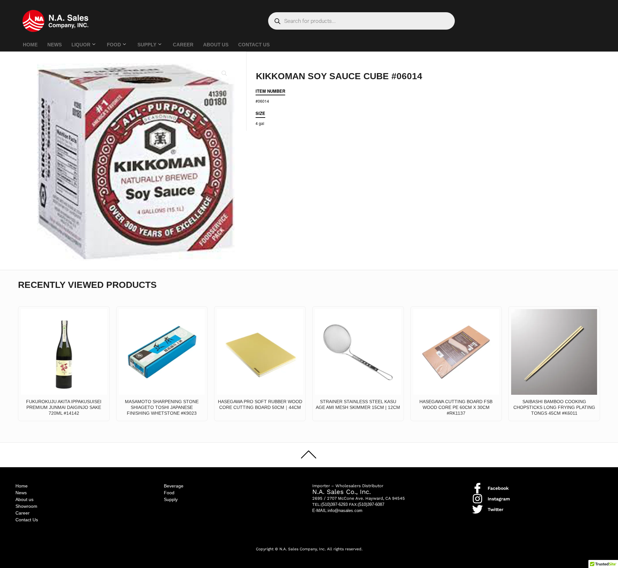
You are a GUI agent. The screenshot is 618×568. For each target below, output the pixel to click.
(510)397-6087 (371, 504)
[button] (224, 73)
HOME (30, 44)
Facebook (498, 488)
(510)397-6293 (334, 504)
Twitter (495, 509)
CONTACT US (254, 44)
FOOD (114, 44)
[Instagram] (477, 498)
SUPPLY (146, 44)
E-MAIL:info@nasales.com (337, 510)
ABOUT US (216, 44)
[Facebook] (477, 488)
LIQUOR (80, 44)
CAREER (183, 44)
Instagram (499, 498)
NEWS (54, 44)
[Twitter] (477, 509)
